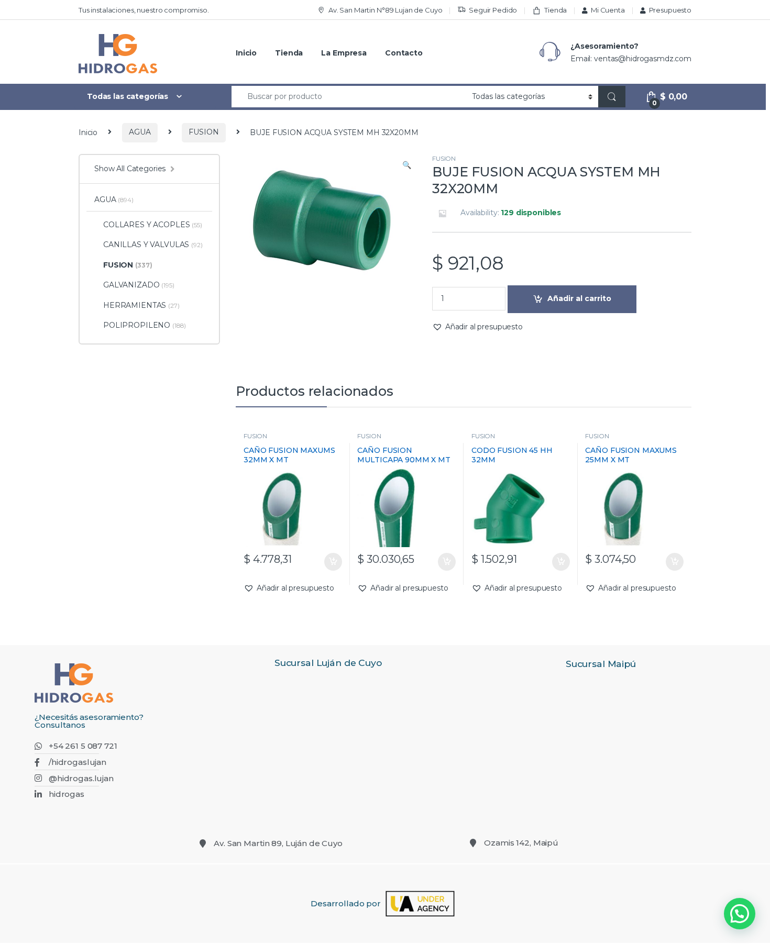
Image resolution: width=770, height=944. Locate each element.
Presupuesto (670, 10)
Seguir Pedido (493, 10)
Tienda (555, 10)
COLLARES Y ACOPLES (152, 224)
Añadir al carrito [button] (330, 562)
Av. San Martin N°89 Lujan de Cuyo (385, 10)
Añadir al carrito (579, 298)
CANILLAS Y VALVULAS (153, 244)
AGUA (139, 132)
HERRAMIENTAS (141, 305)
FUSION (203, 132)
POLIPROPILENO (144, 325)
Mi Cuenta (608, 10)
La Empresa (344, 53)
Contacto (404, 53)
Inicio (246, 53)
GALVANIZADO (138, 285)
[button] (406, 165)
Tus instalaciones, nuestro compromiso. (144, 10)
